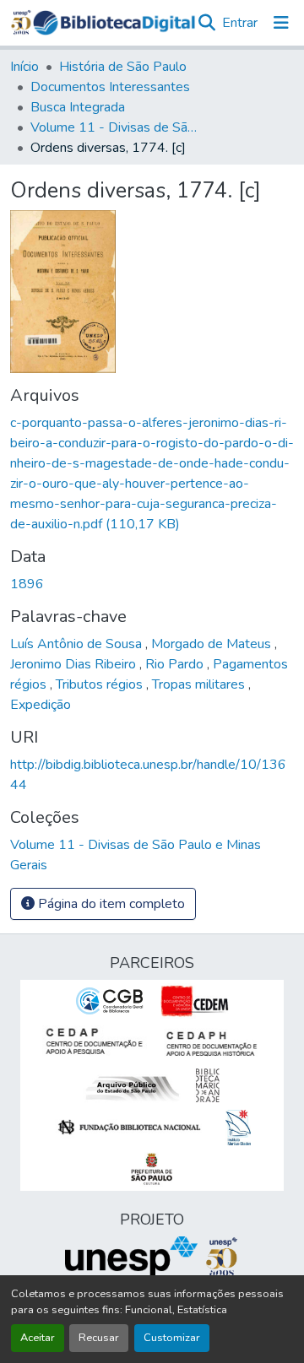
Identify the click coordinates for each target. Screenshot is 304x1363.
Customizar (172, 1337)
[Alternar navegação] (281, 23)
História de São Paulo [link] (123, 66)
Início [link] (24, 66)
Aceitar (37, 1337)
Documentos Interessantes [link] (110, 87)
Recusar (99, 1337)
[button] (114, 22)
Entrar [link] (240, 23)
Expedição (40, 704)
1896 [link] (27, 584)
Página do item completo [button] (110, 904)
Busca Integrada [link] (77, 107)
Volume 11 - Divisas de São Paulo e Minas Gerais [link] (114, 127)
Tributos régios (101, 684)
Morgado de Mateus (212, 644)
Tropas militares (200, 684)
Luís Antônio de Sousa (77, 644)
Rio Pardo (176, 664)
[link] (152, 473)
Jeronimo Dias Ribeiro (74, 664)
